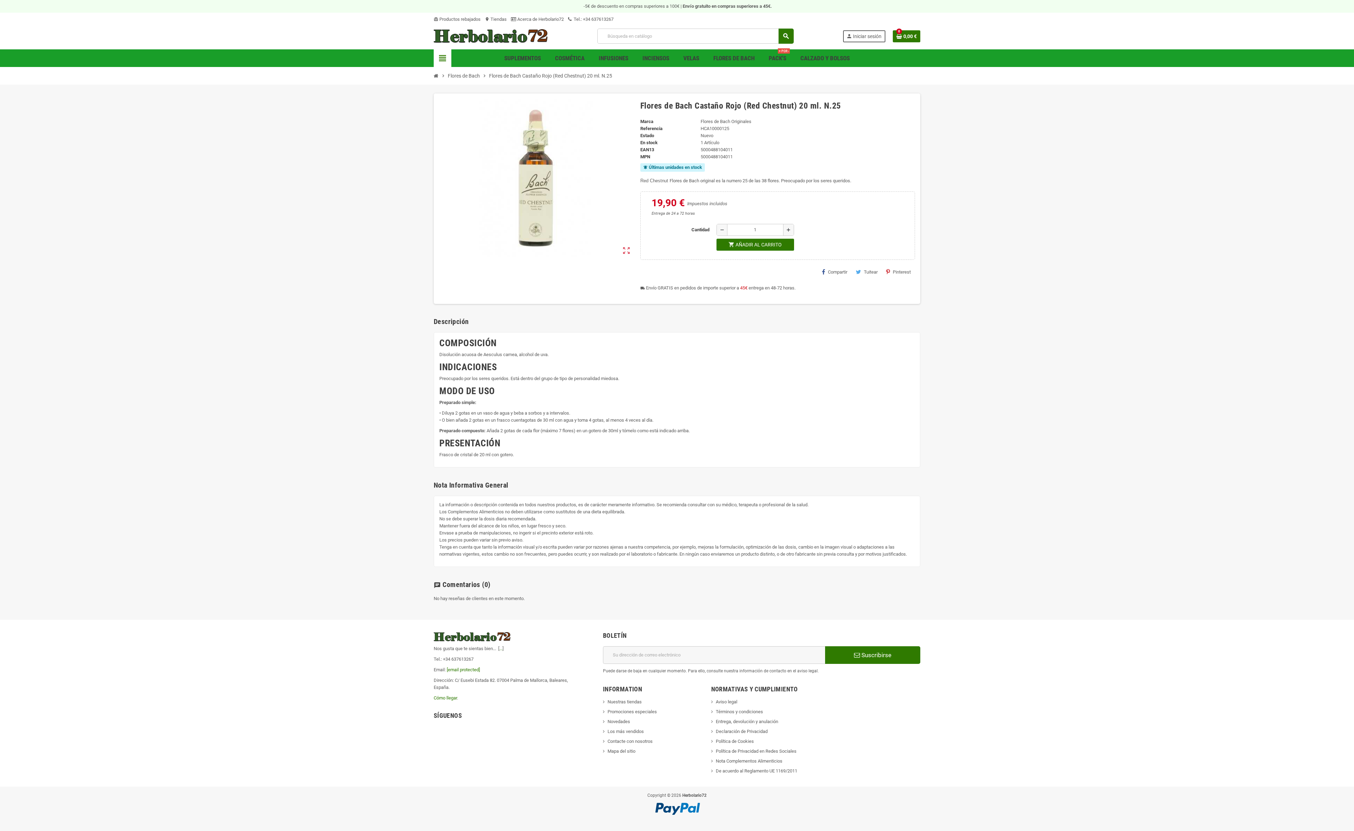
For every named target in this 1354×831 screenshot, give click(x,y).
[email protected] (463, 669)
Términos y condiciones (739, 711)
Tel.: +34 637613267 (593, 19)
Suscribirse (875, 655)
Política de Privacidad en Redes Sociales (756, 751)
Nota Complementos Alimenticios (749, 761)
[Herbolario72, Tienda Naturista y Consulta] (491, 35)
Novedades (619, 721)
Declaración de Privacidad (742, 731)
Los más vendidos (626, 731)
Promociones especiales (632, 711)
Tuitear (871, 272)
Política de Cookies (735, 741)
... (500, 648)
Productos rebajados (457, 19)
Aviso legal (726, 701)
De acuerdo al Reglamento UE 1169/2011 (756, 771)
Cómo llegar (445, 698)
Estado (647, 135)
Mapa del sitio (621, 751)
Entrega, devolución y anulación (747, 721)
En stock (649, 142)
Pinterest (902, 272)
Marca (646, 121)
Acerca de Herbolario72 (540, 19)
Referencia (651, 128)
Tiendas (496, 19)
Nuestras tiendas (625, 701)
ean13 (647, 149)
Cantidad (700, 229)
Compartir (837, 272)
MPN (645, 156)
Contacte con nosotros (630, 741)
